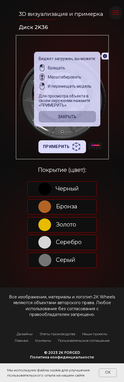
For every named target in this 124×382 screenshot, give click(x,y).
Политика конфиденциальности (62, 357)
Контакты (43, 340)
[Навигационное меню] (115, 13)
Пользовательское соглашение (84, 340)
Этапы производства (57, 334)
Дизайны (25, 334)
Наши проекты (94, 334)
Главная (21, 340)
